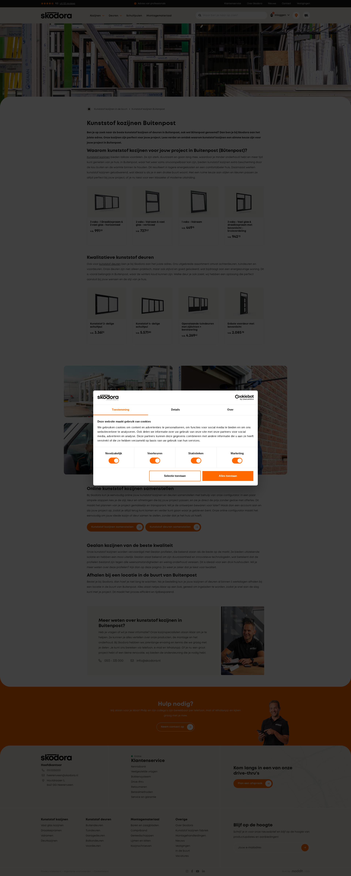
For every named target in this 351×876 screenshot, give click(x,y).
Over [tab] (230, 409)
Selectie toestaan (175, 475)
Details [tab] (175, 409)
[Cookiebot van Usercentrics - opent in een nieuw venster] (238, 397)
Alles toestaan (228, 475)
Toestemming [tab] (120, 409)
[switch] (155, 461)
